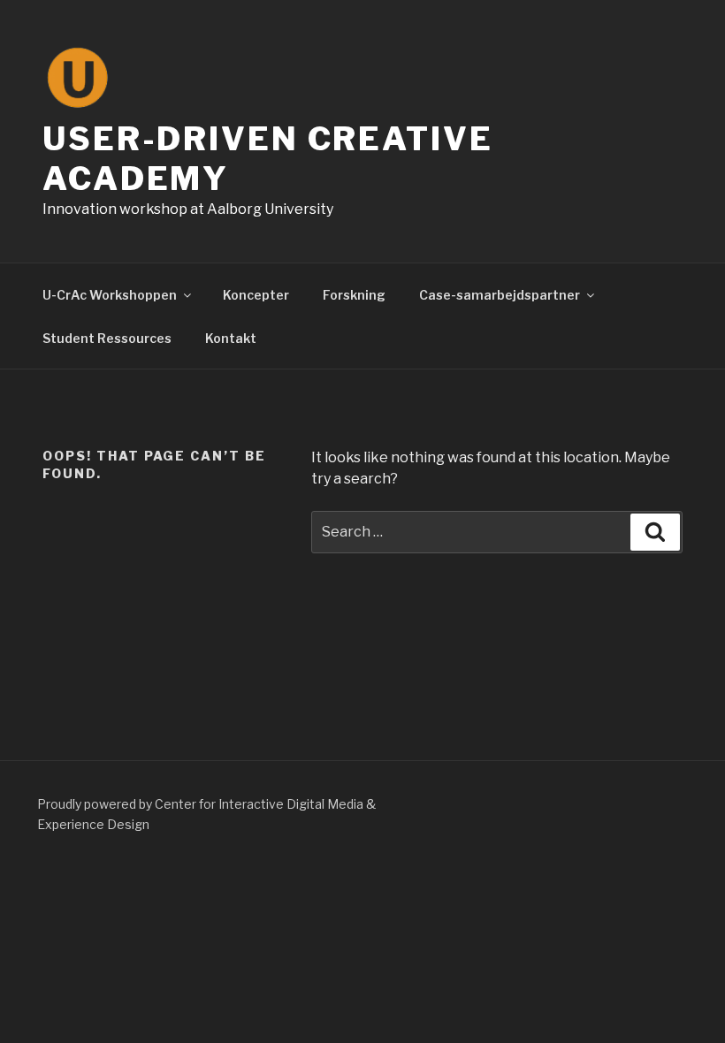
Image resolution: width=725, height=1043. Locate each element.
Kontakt (230, 338)
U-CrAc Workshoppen (109, 294)
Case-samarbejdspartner (499, 294)
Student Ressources (107, 338)
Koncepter (256, 294)
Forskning (354, 294)
